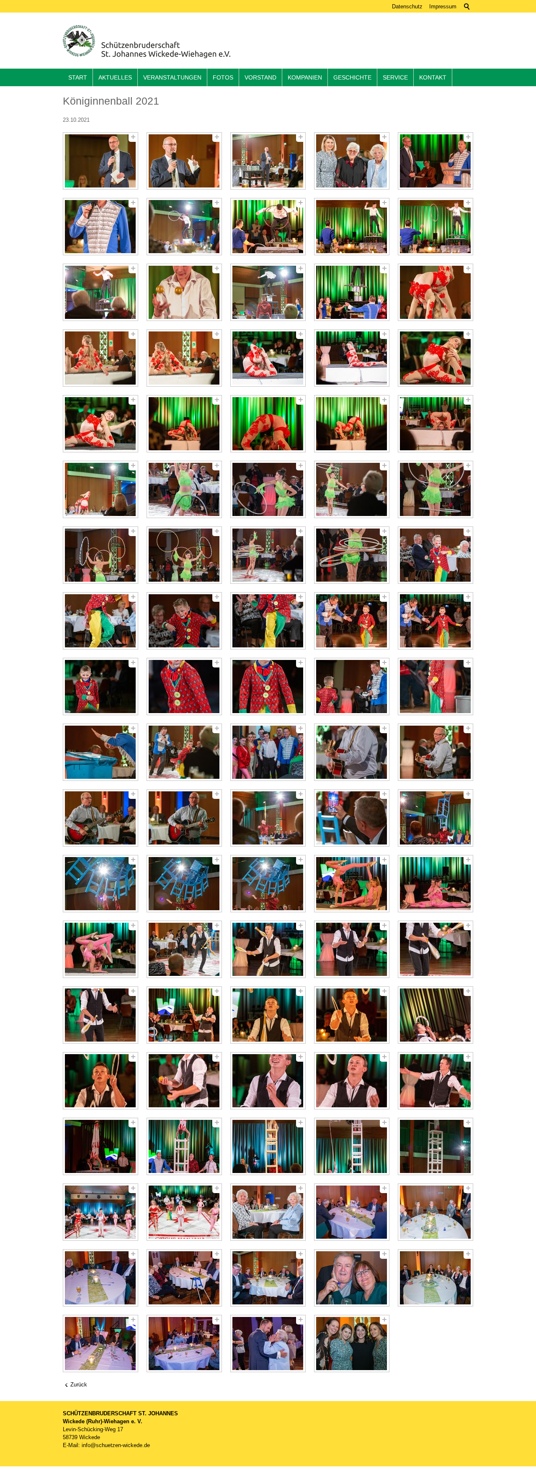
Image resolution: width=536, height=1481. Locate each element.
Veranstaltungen (172, 77)
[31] (100, 555)
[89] (352, 1278)
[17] (184, 358)
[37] (184, 621)
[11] (100, 292)
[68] (268, 1015)
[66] (100, 1015)
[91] (100, 1343)
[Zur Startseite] (146, 41)
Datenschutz (407, 6)
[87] (184, 1278)
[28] (268, 489)
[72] (184, 1081)
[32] (184, 555)
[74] (352, 1081)
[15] (435, 292)
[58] (268, 883)
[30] (435, 489)
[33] (268, 555)
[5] (435, 161)
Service (395, 77)
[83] (268, 1212)
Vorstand (260, 77)
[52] (184, 818)
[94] (352, 1343)
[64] (352, 949)
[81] (100, 1212)
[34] (352, 555)
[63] (268, 949)
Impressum (442, 6)
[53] (268, 818)
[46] (100, 752)
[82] (184, 1212)
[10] (435, 226)
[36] (100, 621)
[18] (268, 358)
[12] (184, 292)
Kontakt (432, 77)
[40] (435, 621)
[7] (184, 226)
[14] (352, 292)
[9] (352, 226)
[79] (352, 1146)
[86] (100, 1278)
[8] (268, 226)
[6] (100, 226)
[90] (435, 1278)
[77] (184, 1146)
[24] (352, 424)
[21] (100, 424)
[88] (268, 1278)
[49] (352, 752)
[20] (435, 358)
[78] (268, 1146)
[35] (435, 555)
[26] (100, 489)
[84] (352, 1212)
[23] (268, 424)
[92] (184, 1343)
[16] (100, 358)
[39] (352, 621)
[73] (268, 1081)
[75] (435, 1081)
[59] (352, 883)
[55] (435, 818)
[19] (352, 358)
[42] (184, 686)
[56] (100, 883)
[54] (352, 818)
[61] (100, 949)
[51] (100, 818)
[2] (184, 161)
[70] (435, 1015)
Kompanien (305, 77)
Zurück (78, 1384)
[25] (435, 424)
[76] (100, 1146)
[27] (184, 489)
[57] (184, 883)
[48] (268, 752)
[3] (268, 161)
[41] (100, 686)
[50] (435, 752)
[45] (435, 686)
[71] (100, 1081)
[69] (352, 1015)
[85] (435, 1212)
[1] (100, 161)
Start (77, 77)
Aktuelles (115, 77)
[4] (352, 161)
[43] (268, 686)
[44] (352, 686)
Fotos (223, 77)
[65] (435, 949)
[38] (268, 621)
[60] (435, 883)
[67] (184, 1015)
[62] (184, 949)
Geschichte (352, 77)
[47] (184, 752)
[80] (435, 1146)
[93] (268, 1343)
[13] (268, 292)
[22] (184, 424)
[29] (352, 489)
